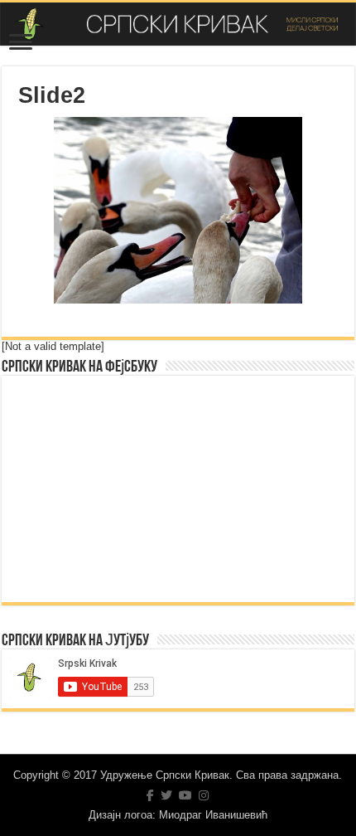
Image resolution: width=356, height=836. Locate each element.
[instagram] (203, 795)
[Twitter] (166, 795)
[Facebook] (150, 795)
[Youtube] (185, 795)
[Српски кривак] (178, 24)
